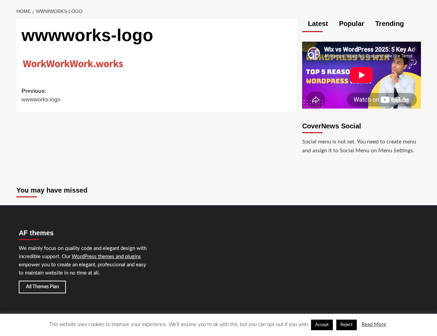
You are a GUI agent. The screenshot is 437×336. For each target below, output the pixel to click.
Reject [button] (346, 325)
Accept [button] (322, 325)
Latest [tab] (317, 23)
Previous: (41, 95)
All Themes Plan (42, 286)
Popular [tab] (350, 23)
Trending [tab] (388, 23)
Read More (374, 324)
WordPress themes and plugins (106, 256)
